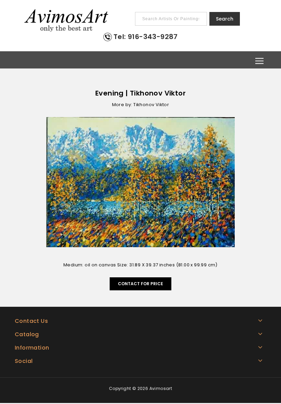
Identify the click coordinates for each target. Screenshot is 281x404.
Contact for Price (140, 284)
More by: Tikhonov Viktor (140, 104)
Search (224, 18)
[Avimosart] (67, 20)
